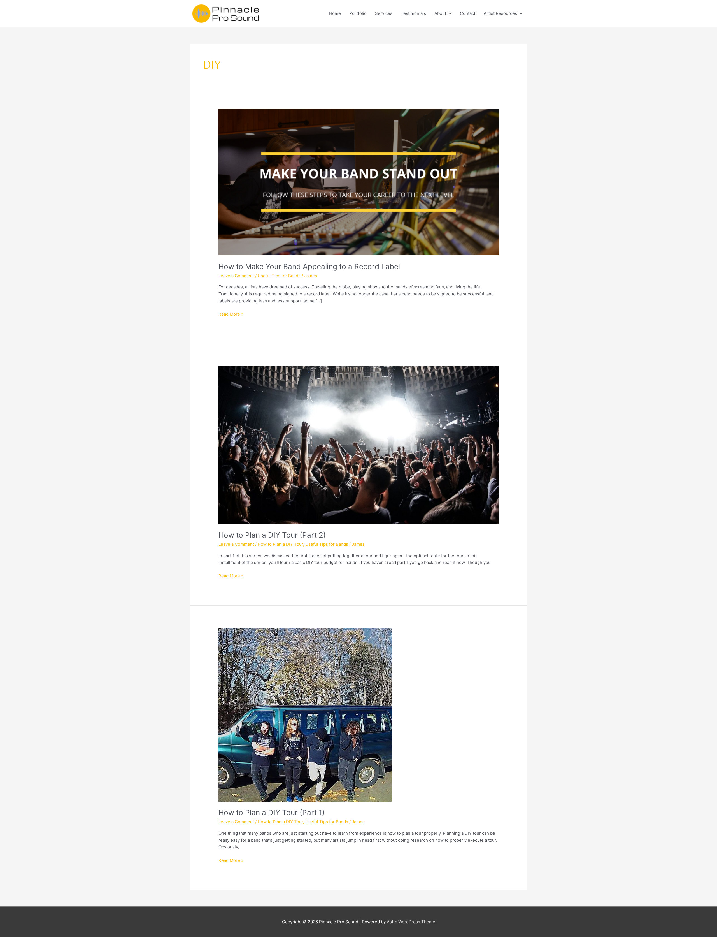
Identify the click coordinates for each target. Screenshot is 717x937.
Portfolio (358, 13)
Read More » (230, 314)
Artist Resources (500, 13)
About (440, 13)
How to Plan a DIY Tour (280, 544)
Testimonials (413, 13)
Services (383, 13)
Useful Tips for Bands (279, 275)
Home (335, 13)
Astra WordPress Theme (411, 921)
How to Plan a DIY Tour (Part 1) (271, 812)
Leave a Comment (236, 275)
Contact (467, 13)
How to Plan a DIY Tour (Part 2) (272, 535)
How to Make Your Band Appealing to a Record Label (309, 266)
